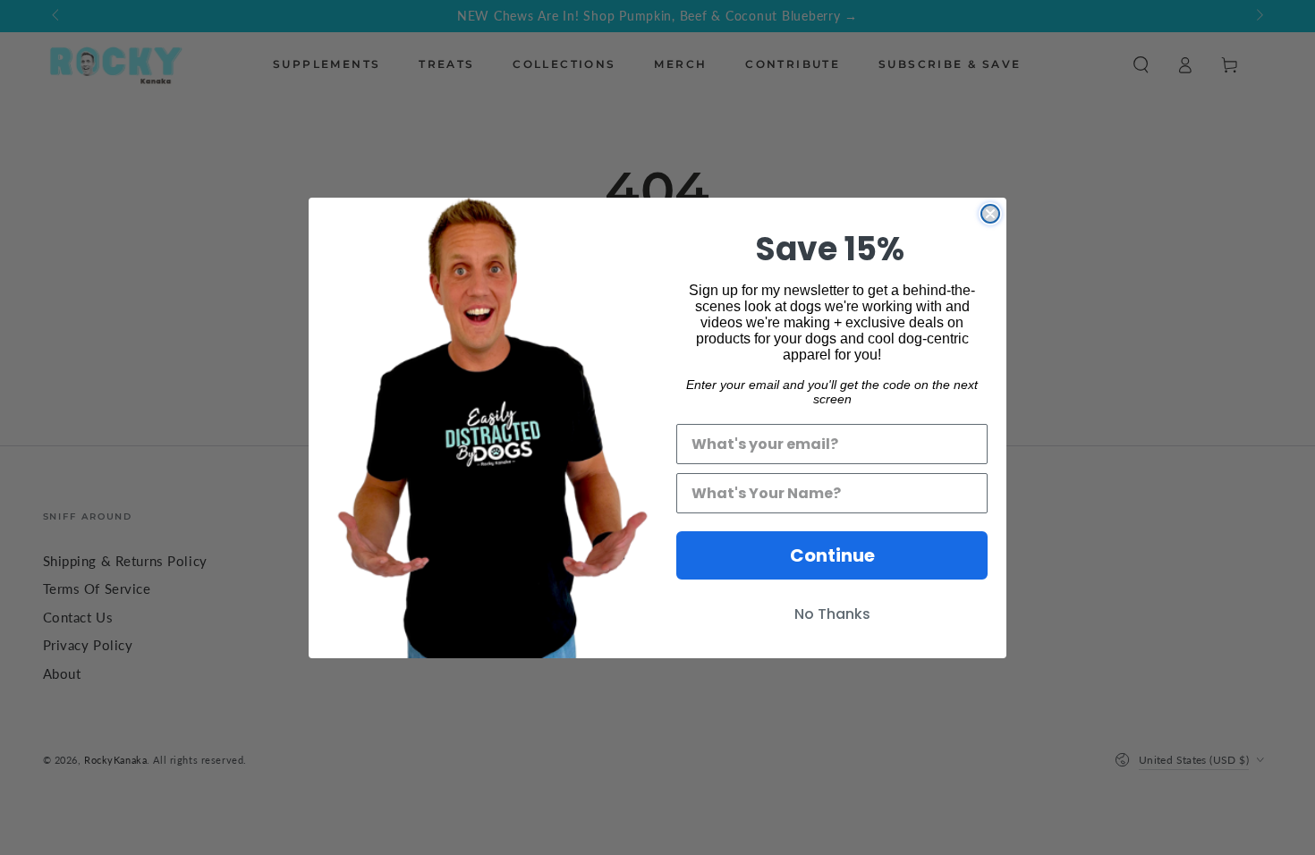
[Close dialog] (990, 214)
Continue (832, 555)
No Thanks (832, 614)
